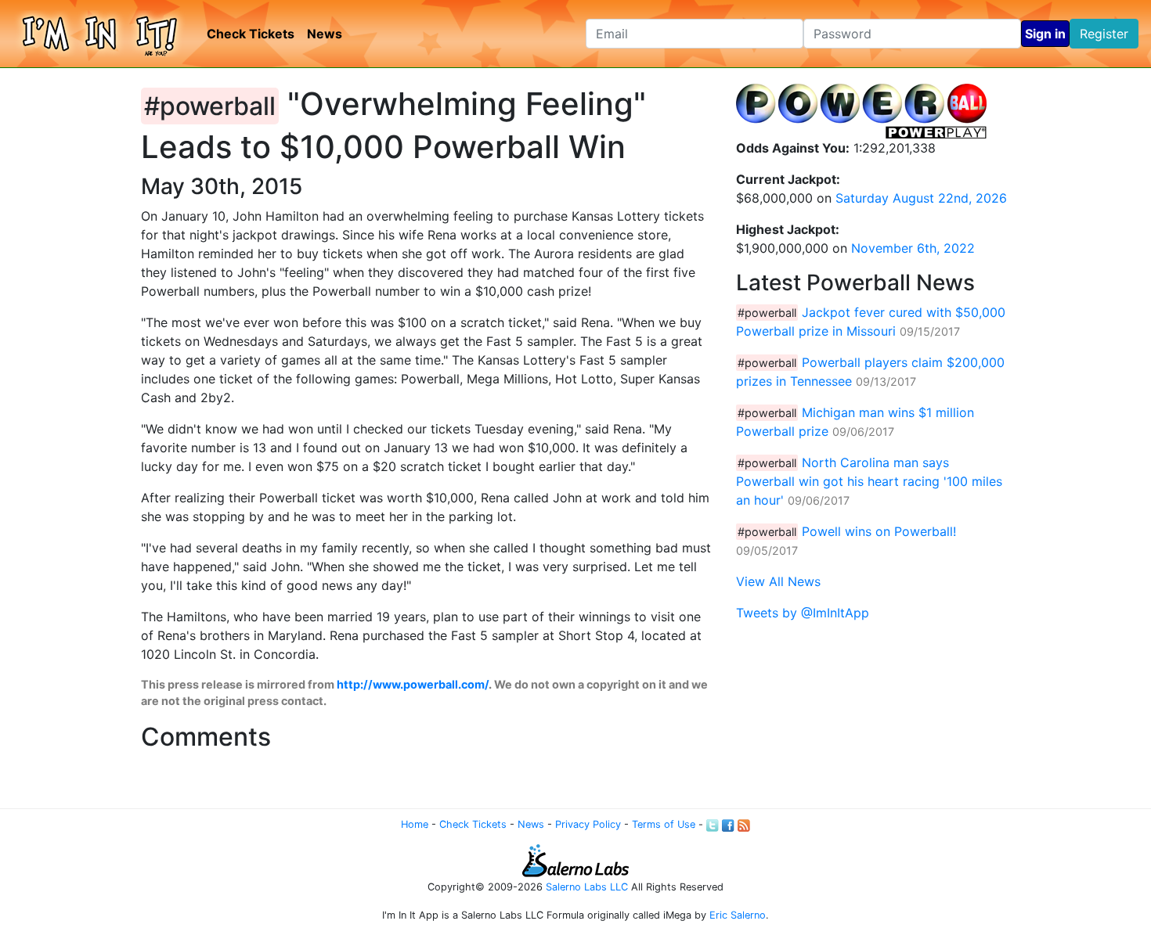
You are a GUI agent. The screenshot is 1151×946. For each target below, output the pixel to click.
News (324, 33)
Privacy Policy (588, 824)
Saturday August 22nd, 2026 (921, 198)
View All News (778, 581)
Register (1104, 33)
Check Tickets (250, 33)
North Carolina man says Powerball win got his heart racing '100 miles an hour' (869, 481)
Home (414, 824)
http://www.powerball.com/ (413, 684)
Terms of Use (663, 824)
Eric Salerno (737, 915)
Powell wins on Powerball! (879, 531)
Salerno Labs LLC (587, 887)
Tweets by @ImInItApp (802, 612)
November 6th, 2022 (913, 248)
